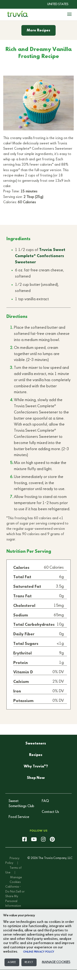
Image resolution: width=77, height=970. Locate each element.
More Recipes (38, 30)
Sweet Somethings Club (21, 803)
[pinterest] (52, 840)
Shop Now (36, 778)
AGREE (12, 962)
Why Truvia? (36, 766)
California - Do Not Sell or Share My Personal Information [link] (15, 896)
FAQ (45, 801)
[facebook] (24, 840)
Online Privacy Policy (38, 952)
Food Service (19, 817)
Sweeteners (35, 743)
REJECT (29, 962)
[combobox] (54, 4)
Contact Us (50, 812)
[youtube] (34, 840)
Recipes (35, 755)
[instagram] (43, 840)
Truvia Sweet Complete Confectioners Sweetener (40, 256)
